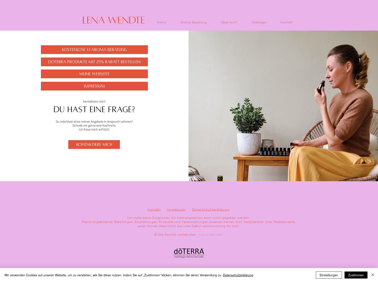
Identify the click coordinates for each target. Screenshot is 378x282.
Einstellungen (329, 275)
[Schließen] (372, 275)
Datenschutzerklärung (211, 209)
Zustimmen (356, 275)
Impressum (176, 209)
